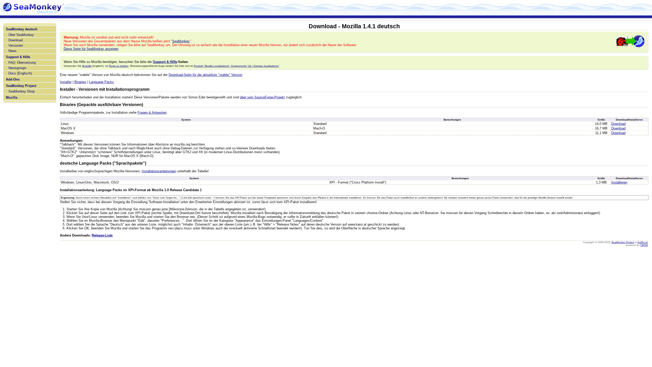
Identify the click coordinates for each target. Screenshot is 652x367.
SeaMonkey (181, 41)
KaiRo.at (642, 242)
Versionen (15, 45)
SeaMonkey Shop (21, 91)
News (12, 51)
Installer (66, 82)
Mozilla (11, 97)
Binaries (80, 82)
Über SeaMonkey (21, 35)
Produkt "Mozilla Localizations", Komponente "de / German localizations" (236, 65)
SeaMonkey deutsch (21, 29)
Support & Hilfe (18, 57)
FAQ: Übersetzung (22, 62)
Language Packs (101, 82)
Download (15, 40)
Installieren (619, 182)
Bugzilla (86, 65)
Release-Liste (102, 235)
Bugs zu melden (118, 65)
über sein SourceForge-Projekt (262, 97)
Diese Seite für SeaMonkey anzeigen (91, 49)
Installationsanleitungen (159, 171)
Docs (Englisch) (20, 73)
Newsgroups (17, 68)
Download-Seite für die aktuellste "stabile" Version (205, 75)
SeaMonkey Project (21, 86)
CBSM (644, 245)
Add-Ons (13, 79)
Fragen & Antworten (152, 112)
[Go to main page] (33, 13)
